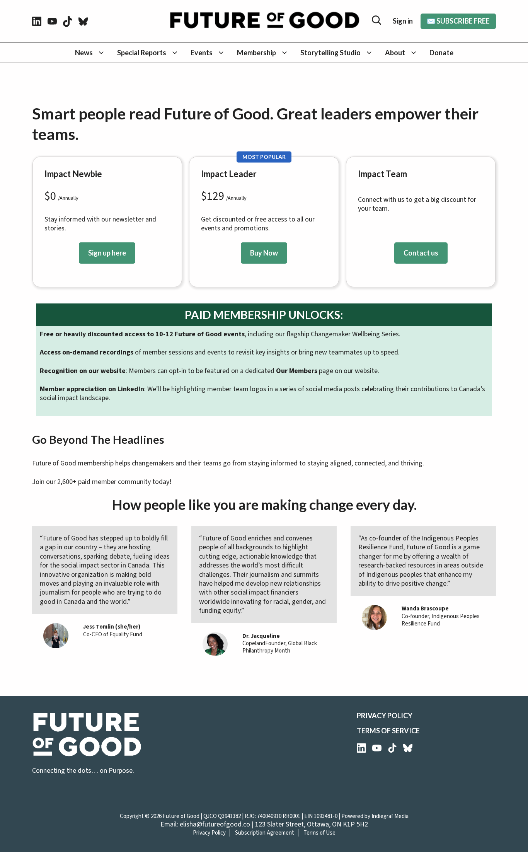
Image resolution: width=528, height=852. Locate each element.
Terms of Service (388, 730)
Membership (256, 52)
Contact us (421, 253)
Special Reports (141, 52)
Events (202, 52)
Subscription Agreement (264, 833)
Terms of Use (319, 833)
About (395, 52)
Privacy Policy (384, 715)
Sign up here (107, 253)
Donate (441, 52)
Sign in (403, 21)
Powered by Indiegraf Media (375, 816)
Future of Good (181, 816)
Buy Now (264, 253)
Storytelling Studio (330, 52)
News (84, 52)
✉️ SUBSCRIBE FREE (458, 21)
